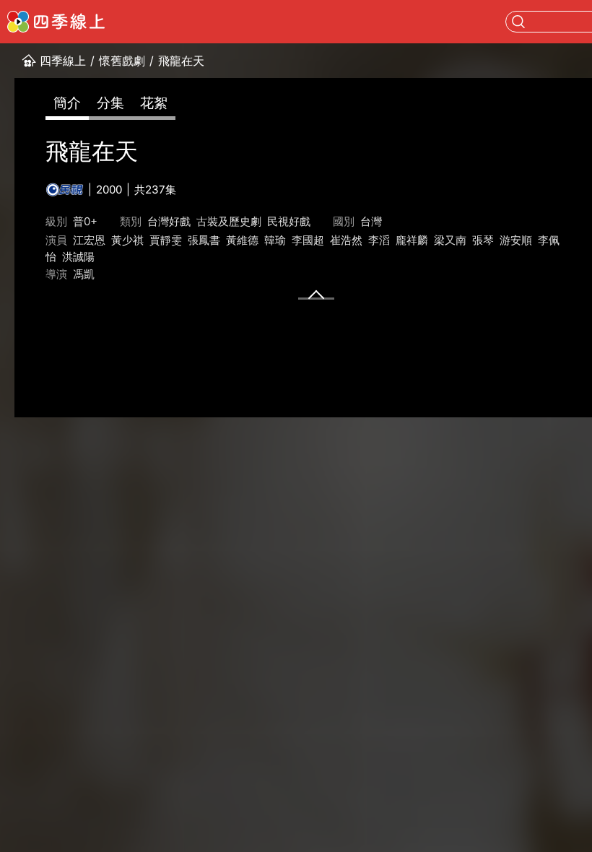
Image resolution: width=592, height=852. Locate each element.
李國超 (308, 240)
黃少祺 (127, 240)
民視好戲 (288, 221)
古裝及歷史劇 (228, 221)
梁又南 (450, 240)
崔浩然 (346, 240)
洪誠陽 (78, 257)
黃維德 (242, 240)
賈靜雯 (165, 240)
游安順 (516, 240)
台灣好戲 (169, 221)
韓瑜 (275, 240)
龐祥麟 (412, 240)
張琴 (483, 240)
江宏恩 (89, 240)
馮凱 (84, 274)
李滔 (379, 240)
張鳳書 (204, 240)
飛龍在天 (181, 60)
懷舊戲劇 (122, 60)
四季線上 (63, 60)
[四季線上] (56, 21)
